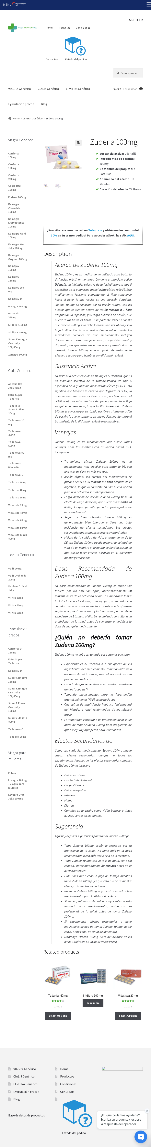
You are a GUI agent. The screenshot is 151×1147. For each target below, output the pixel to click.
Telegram (95, 230)
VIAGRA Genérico (19, 89)
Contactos (52, 59)
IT (137, 20)
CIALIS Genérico (48, 89)
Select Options (58, 1015)
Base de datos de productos (26, 1115)
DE (133, 20)
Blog (44, 104)
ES (129, 20)
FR (141, 20)
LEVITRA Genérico (78, 89)
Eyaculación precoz (21, 104)
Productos (64, 27)
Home (49, 27)
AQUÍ (130, 235)
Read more (93, 1003)
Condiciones (83, 27)
